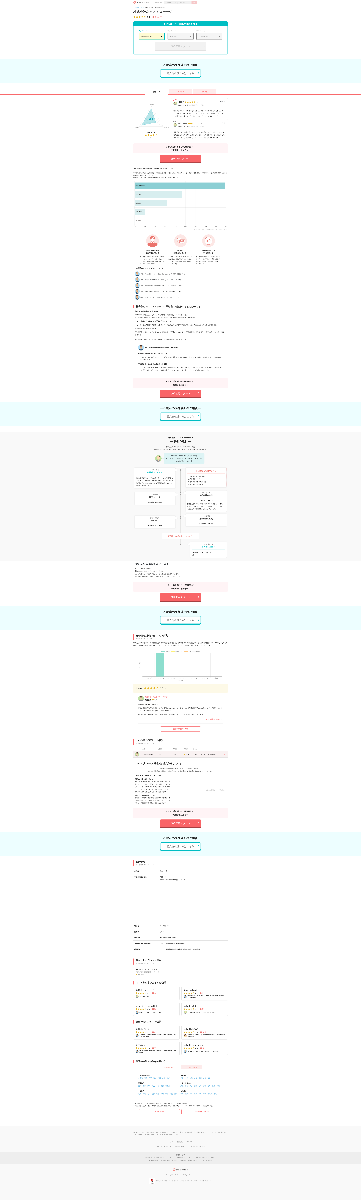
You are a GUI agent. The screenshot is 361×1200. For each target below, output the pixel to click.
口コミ (180, 92)
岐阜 (166, 1094)
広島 (195, 1086)
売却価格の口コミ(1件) (180, 729)
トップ (156, 92)
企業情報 (205, 92)
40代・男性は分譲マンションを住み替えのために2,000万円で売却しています (163, 274)
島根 (186, 1086)
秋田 (159, 1078)
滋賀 (186, 1078)
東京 (162, 1086)
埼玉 (153, 1086)
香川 (209, 1086)
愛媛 (213, 1086)
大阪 (195, 1078)
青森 (145, 1078)
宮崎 (204, 1094)
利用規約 (190, 1142)
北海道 (140, 1078)
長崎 (191, 1094)
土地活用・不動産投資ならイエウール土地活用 (196, 1161)
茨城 (139, 1086)
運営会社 (180, 1142)
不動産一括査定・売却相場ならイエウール (158, 1158)
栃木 (144, 1086)
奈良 (204, 1078)
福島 (168, 1078)
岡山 (191, 1086)
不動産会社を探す (169, 1067)
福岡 (182, 1094)
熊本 (195, 1094)
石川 (148, 1094)
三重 (182, 1078)
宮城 (154, 1078)
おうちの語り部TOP (138, 7)
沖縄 (215, 1094)
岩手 (150, 1078)
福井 (153, 1094)
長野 (162, 1094)
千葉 (157, 1086)
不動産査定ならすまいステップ (206, 1158)
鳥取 (182, 1086)
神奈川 (167, 1086)
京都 (191, 1078)
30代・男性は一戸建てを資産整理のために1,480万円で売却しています (161, 285)
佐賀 (186, 1094)
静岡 (171, 1094)
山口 (200, 1086)
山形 (163, 1078)
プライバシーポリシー (163, 1147)
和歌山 (210, 1078)
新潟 (139, 1094)
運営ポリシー (159, 1112)
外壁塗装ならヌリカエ (184, 1158)
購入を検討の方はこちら (180, 73)
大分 (200, 1094)
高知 (218, 1086)
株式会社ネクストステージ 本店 (156, 697)
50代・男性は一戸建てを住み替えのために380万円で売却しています (161, 291)
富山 (144, 1094)
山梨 (157, 1094)
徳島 (204, 1086)
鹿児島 (210, 1094)
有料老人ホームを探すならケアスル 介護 (163, 1161)
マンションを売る (191, 1067)
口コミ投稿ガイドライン (201, 1112)
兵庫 (200, 1078)
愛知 (175, 1094)
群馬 (148, 1086)
